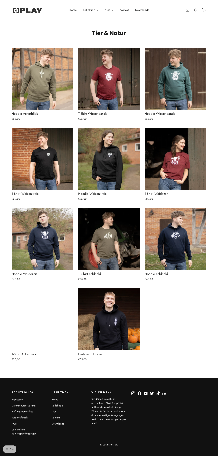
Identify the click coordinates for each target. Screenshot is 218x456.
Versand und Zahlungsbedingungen (24, 431)
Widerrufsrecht (20, 417)
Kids (108, 10)
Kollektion (89, 10)
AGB (14, 423)
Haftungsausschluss (22, 411)
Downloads (142, 10)
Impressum (17, 399)
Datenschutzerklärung (24, 405)
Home (73, 10)
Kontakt (124, 10)
